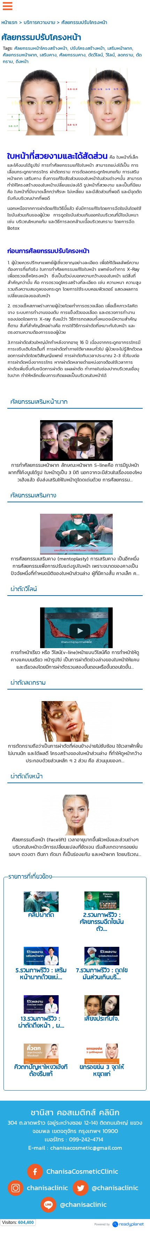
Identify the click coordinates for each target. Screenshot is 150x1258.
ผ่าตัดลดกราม (28, 683)
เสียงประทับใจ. (101, 1019)
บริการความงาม (39, 22)
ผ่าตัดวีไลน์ (23, 589)
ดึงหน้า (22, 61)
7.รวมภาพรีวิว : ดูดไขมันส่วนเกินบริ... (102, 974)
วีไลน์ (110, 55)
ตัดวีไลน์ (95, 55)
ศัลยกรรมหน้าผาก (20, 55)
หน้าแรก (9, 22)
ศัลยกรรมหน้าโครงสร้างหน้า (40, 48)
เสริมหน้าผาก (119, 48)
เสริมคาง (48, 55)
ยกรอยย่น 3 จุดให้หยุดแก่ (102, 1070)
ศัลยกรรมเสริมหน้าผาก (39, 402)
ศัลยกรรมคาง (72, 55)
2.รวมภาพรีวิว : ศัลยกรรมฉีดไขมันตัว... (102, 922)
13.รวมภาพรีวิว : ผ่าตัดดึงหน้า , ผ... (41, 1022)
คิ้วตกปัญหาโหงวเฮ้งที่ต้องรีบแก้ (41, 1070)
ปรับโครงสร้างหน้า (87, 48)
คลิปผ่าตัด (41, 915)
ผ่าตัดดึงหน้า (26, 777)
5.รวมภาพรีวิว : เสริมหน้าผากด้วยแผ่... (41, 974)
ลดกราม (125, 55)
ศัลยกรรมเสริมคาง (33, 496)
